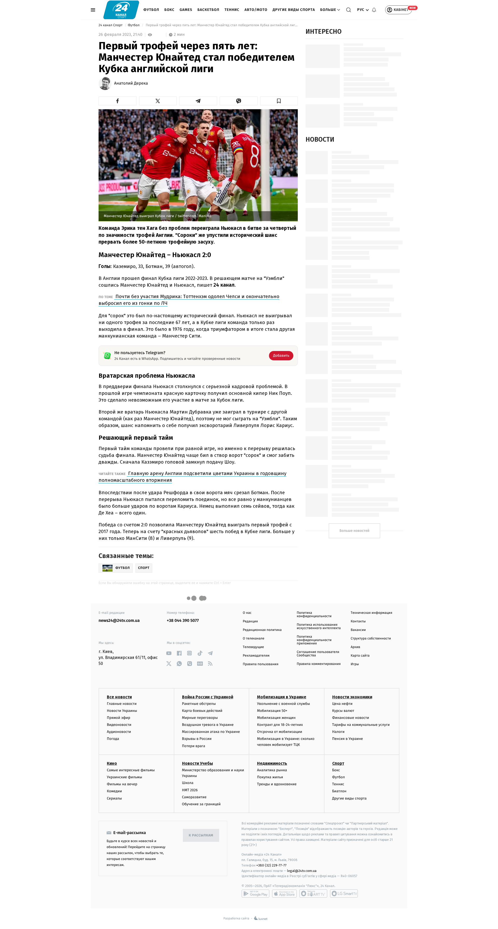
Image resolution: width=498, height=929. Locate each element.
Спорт (338, 763)
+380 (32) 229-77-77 (271, 865)
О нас (247, 613)
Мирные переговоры (200, 717)
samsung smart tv (344, 893)
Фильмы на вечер (122, 784)
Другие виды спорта (294, 10)
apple (284, 893)
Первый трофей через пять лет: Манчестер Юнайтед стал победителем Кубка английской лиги (221, 25)
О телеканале (253, 638)
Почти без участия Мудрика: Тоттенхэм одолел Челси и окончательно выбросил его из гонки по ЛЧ (189, 299)
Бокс (169, 10)
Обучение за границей (201, 804)
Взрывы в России (197, 739)
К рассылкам (201, 835)
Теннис (232, 10)
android (255, 893)
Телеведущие (253, 647)
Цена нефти (342, 703)
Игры (355, 664)
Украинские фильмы (124, 777)
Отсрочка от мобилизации (279, 732)
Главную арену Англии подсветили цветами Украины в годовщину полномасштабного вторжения (192, 476)
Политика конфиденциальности (314, 614)
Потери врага (193, 746)
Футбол (151, 10)
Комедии (114, 791)
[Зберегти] (279, 101)
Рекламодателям (256, 655)
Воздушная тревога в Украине (208, 724)
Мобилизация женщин (276, 717)
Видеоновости (119, 724)
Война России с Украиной (207, 696)
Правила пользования (260, 664)
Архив (355, 647)
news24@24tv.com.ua (119, 620)
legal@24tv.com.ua (301, 871)
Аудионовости (119, 732)
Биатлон (339, 791)
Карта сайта (360, 655)
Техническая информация (371, 613)
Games (186, 10)
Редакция (250, 621)
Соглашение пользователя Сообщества (318, 653)
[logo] (121, 10)
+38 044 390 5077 (183, 620)
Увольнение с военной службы (283, 703)
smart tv (313, 893)
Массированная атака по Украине (211, 732)
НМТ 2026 (190, 790)
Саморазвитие (194, 797)
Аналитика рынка (272, 770)
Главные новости (122, 703)
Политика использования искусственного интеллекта (319, 626)
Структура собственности (371, 638)
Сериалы (114, 798)
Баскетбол (208, 10)
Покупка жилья (270, 777)
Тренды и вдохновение (276, 784)
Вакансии (358, 630)
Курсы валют (343, 710)
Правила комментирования (319, 664)
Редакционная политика (262, 630)
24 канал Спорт (111, 25)
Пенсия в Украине (347, 739)
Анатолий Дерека (131, 83)
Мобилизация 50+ (272, 710)
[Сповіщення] (374, 9)
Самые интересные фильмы (131, 770)
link (168, 653)
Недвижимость (272, 763)
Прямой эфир (118, 717)
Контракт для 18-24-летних (280, 724)
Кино (112, 763)
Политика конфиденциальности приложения (314, 640)
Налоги (338, 732)
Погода (113, 739)
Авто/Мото (256, 10)
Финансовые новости (350, 717)
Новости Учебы (197, 763)
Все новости (119, 696)
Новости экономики (352, 696)
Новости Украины (122, 710)
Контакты (358, 621)
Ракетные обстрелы (199, 703)
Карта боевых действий (202, 710)
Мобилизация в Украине (281, 696)
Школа (187, 783)
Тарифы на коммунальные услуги (361, 724)
